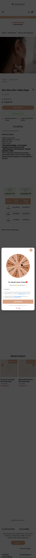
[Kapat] (31, 250)
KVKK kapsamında (17, 296)
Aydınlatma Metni (21, 293)
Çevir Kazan (18, 302)
